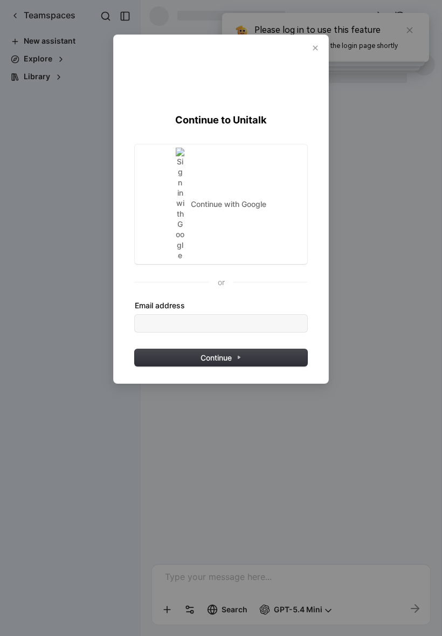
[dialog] (221, 209)
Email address (160, 305)
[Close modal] (315, 48)
